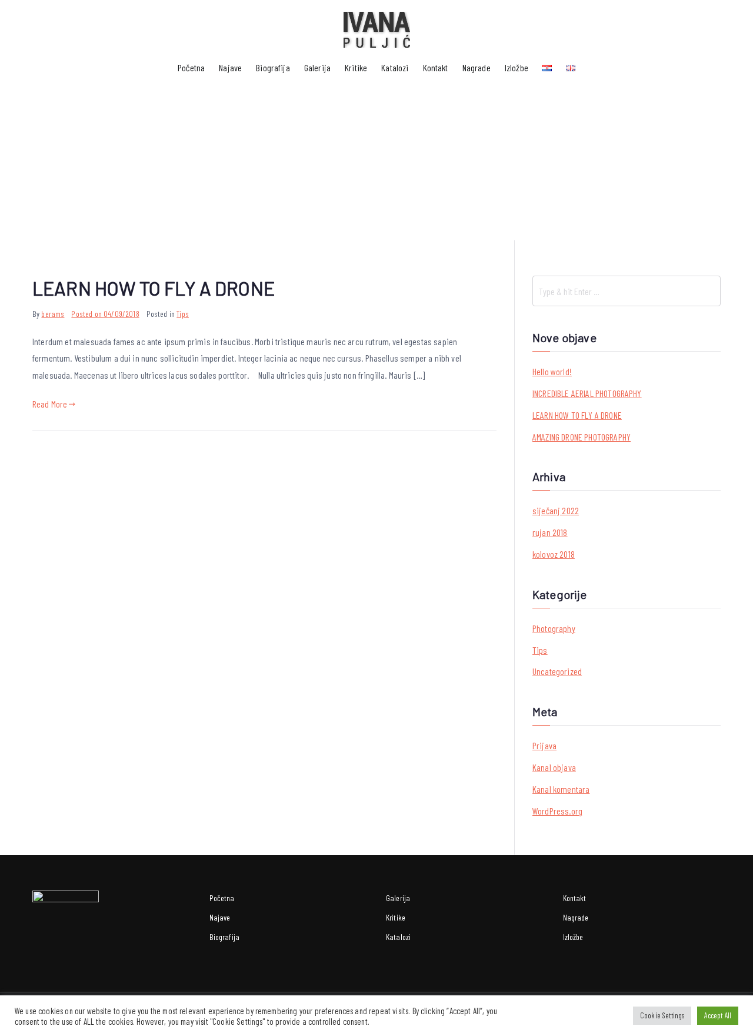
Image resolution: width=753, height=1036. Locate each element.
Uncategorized (557, 671)
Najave (230, 67)
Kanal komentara (560, 789)
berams (52, 314)
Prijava (544, 745)
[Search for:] (626, 291)
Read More (49, 403)
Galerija (317, 67)
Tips (182, 314)
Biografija (273, 67)
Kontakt (435, 67)
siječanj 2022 (555, 510)
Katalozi (394, 67)
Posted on (105, 314)
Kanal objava (554, 767)
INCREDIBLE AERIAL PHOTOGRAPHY (587, 393)
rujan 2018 (550, 532)
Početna (191, 67)
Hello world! (552, 371)
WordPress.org (557, 810)
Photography (553, 628)
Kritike (356, 67)
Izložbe (516, 67)
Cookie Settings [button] (662, 1015)
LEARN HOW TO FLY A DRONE (153, 288)
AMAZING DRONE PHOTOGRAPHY (581, 436)
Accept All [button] (717, 1015)
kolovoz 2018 (553, 554)
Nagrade (476, 67)
